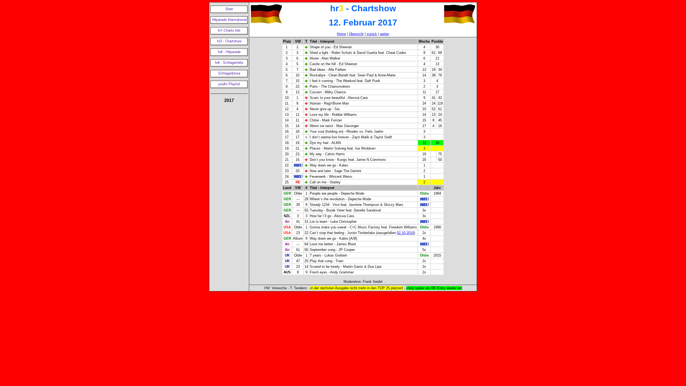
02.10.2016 (405, 233)
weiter (384, 34)
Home (341, 34)
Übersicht (356, 34)
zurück (372, 34)
